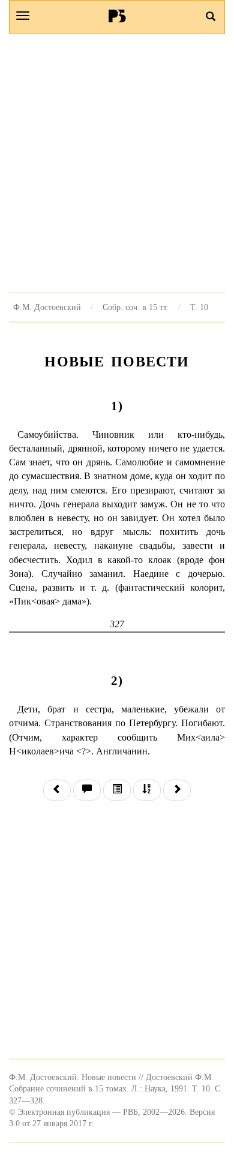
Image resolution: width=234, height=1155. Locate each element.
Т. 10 (199, 307)
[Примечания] (87, 790)
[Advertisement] (117, 163)
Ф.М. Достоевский (47, 307)
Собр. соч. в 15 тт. (136, 307)
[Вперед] (177, 790)
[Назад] (57, 790)
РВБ (117, 16)
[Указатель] (147, 790)
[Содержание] (117, 790)
